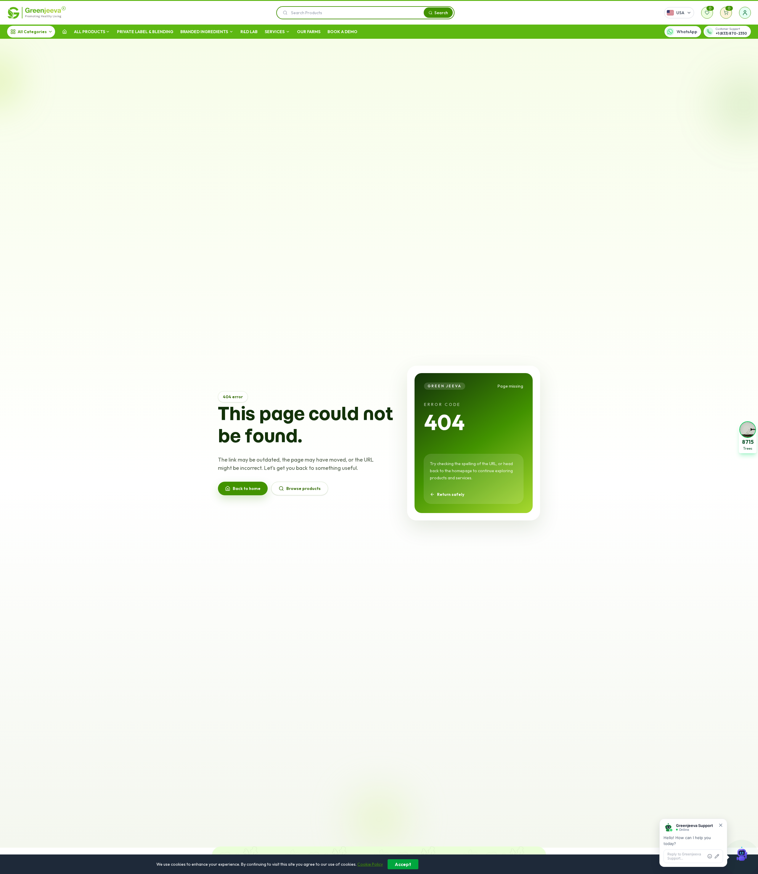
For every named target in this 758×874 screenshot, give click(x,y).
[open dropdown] (108, 31)
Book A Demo (342, 31)
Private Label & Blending (145, 31)
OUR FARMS (308, 31)
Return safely (450, 494)
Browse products (303, 488)
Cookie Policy (370, 864)
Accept (403, 864)
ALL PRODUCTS (89, 31)
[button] (748, 437)
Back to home (247, 488)
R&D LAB (249, 31)
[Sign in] (745, 13)
